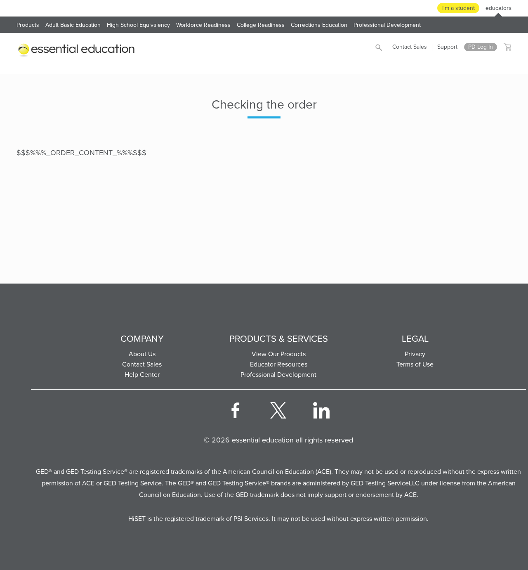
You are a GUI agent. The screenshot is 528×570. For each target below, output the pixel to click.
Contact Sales (409, 47)
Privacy (415, 354)
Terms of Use (415, 364)
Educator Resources (278, 364)
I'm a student (458, 8)
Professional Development (278, 374)
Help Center (142, 374)
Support (447, 47)
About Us (142, 354)
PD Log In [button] (480, 47)
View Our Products (279, 354)
